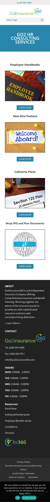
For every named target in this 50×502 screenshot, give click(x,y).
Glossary (9, 432)
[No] (46, 491)
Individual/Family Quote (17, 414)
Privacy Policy (23, 462)
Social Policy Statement (23, 473)
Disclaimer (33, 477)
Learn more (25, 107)
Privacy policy (29, 498)
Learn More (13, 323)
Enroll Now (10, 408)
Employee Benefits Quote (18, 420)
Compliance (11, 426)
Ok (17, 498)
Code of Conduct (17, 477)
